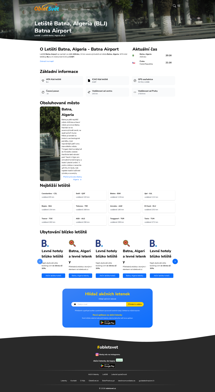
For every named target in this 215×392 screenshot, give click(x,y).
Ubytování (86, 9)
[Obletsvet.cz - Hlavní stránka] (46, 6)
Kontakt (74, 380)
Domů (65, 9)
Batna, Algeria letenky (80, 275)
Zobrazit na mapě (47, 61)
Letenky (75, 9)
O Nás (82, 380)
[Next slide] (175, 261)
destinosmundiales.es (126, 380)
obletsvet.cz (111, 388)
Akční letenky (93, 374)
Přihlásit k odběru (135, 304)
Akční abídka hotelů (53, 275)
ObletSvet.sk (94, 380)
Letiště (105, 374)
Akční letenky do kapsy (107, 360)
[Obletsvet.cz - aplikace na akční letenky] (107, 322)
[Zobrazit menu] (179, 6)
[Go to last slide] (40, 261)
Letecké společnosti (119, 374)
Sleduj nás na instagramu (109, 354)
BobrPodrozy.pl (108, 380)
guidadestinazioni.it (146, 380)
